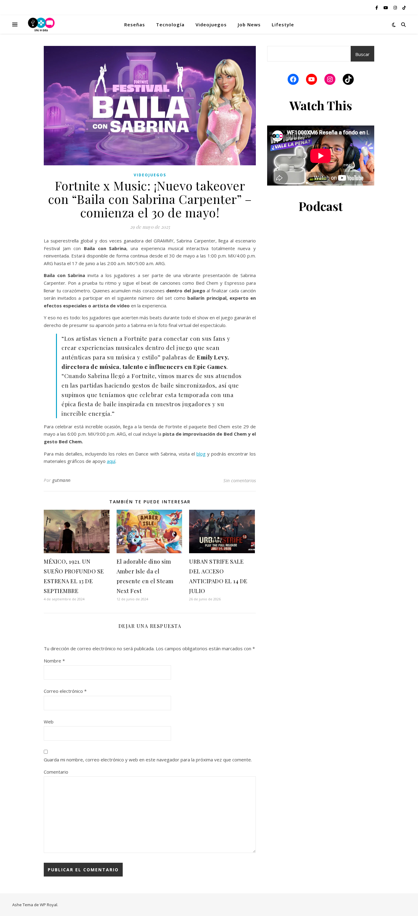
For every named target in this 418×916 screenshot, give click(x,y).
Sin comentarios (239, 480)
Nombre (54, 661)
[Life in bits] (41, 24)
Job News (249, 24)
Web (49, 722)
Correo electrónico (65, 691)
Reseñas (134, 24)
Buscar (362, 54)
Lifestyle (283, 24)
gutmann (61, 480)
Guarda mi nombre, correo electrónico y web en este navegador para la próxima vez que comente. (148, 759)
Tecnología (170, 24)
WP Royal (48, 904)
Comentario (56, 772)
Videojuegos (211, 24)
